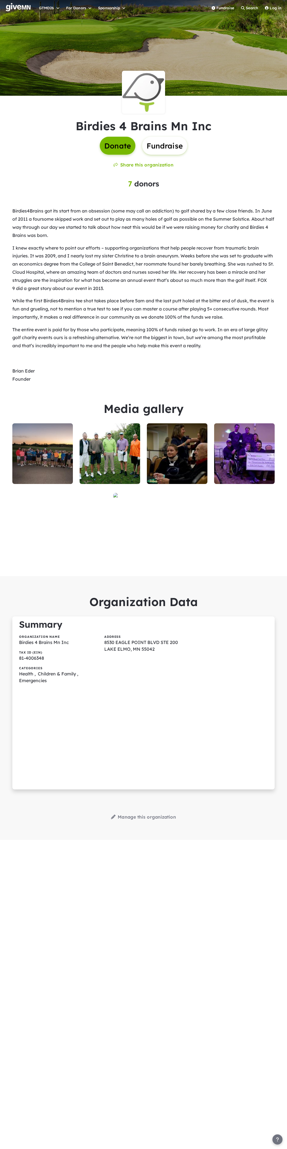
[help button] (277, 1139)
